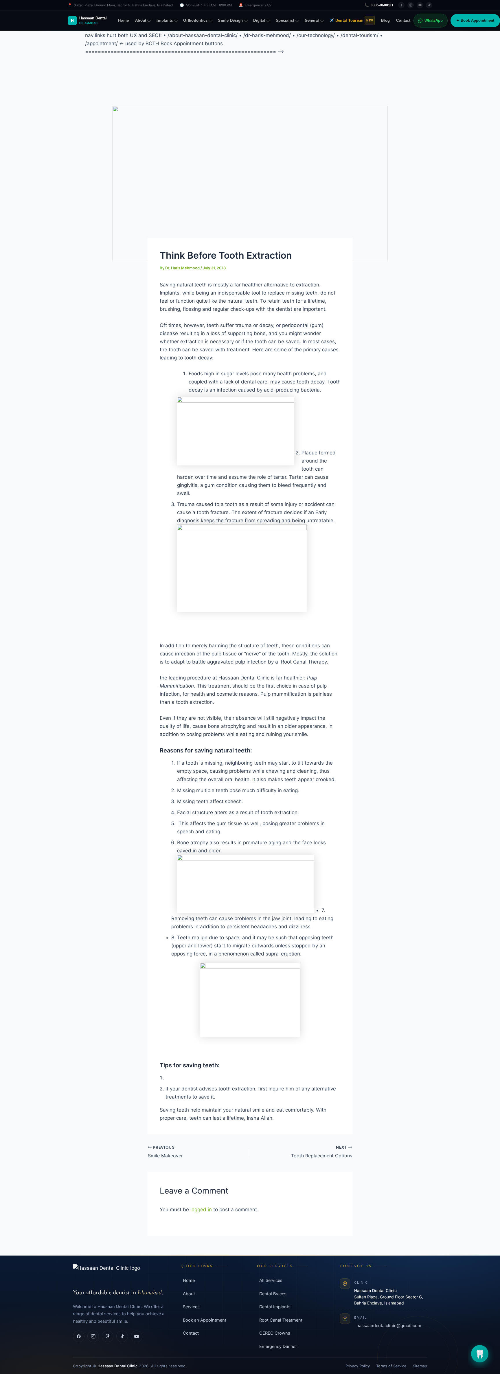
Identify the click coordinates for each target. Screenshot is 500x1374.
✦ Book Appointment (475, 21)
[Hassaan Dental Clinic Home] (120, 1273)
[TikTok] (429, 5)
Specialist (285, 21)
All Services (270, 1280)
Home (123, 21)
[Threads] (107, 1336)
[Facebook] (401, 5)
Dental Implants (275, 1306)
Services (191, 1306)
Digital (259, 21)
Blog (385, 21)
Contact (403, 21)
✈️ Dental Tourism (351, 21)
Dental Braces (272, 1293)
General (312, 21)
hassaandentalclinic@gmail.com (388, 1325)
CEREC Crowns (274, 1333)
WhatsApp (433, 21)
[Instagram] (410, 5)
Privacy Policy (357, 1366)
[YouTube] (420, 5)
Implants (165, 21)
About (140, 21)
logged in (201, 1209)
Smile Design (230, 21)
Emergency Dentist (278, 1346)
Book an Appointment (204, 1320)
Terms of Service (391, 1366)
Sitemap (420, 1366)
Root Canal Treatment (280, 1320)
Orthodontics (195, 21)
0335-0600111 (379, 5)
